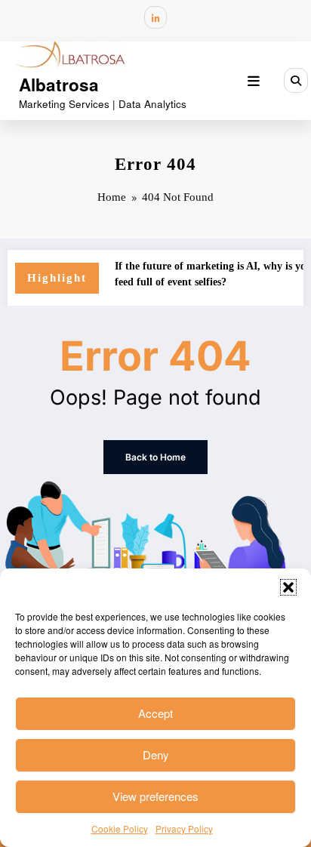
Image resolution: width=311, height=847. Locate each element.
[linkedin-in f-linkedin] (155, 17)
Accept (155, 713)
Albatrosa (59, 84)
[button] (288, 587)
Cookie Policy (119, 828)
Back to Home (155, 457)
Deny (156, 754)
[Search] (296, 80)
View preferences (155, 796)
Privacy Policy (184, 828)
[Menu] (254, 80)
